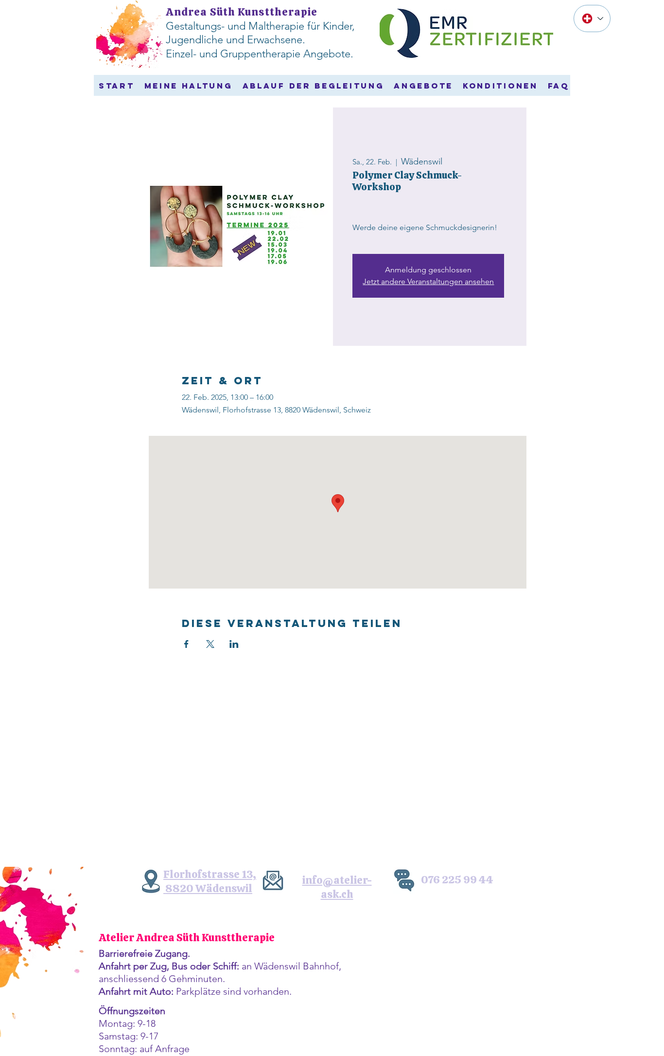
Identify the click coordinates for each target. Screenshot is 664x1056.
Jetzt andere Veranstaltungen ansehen (428, 281)
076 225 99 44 (457, 880)
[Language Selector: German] (592, 18)
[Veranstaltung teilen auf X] (210, 644)
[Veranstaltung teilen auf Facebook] (186, 644)
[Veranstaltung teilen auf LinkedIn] (234, 644)
